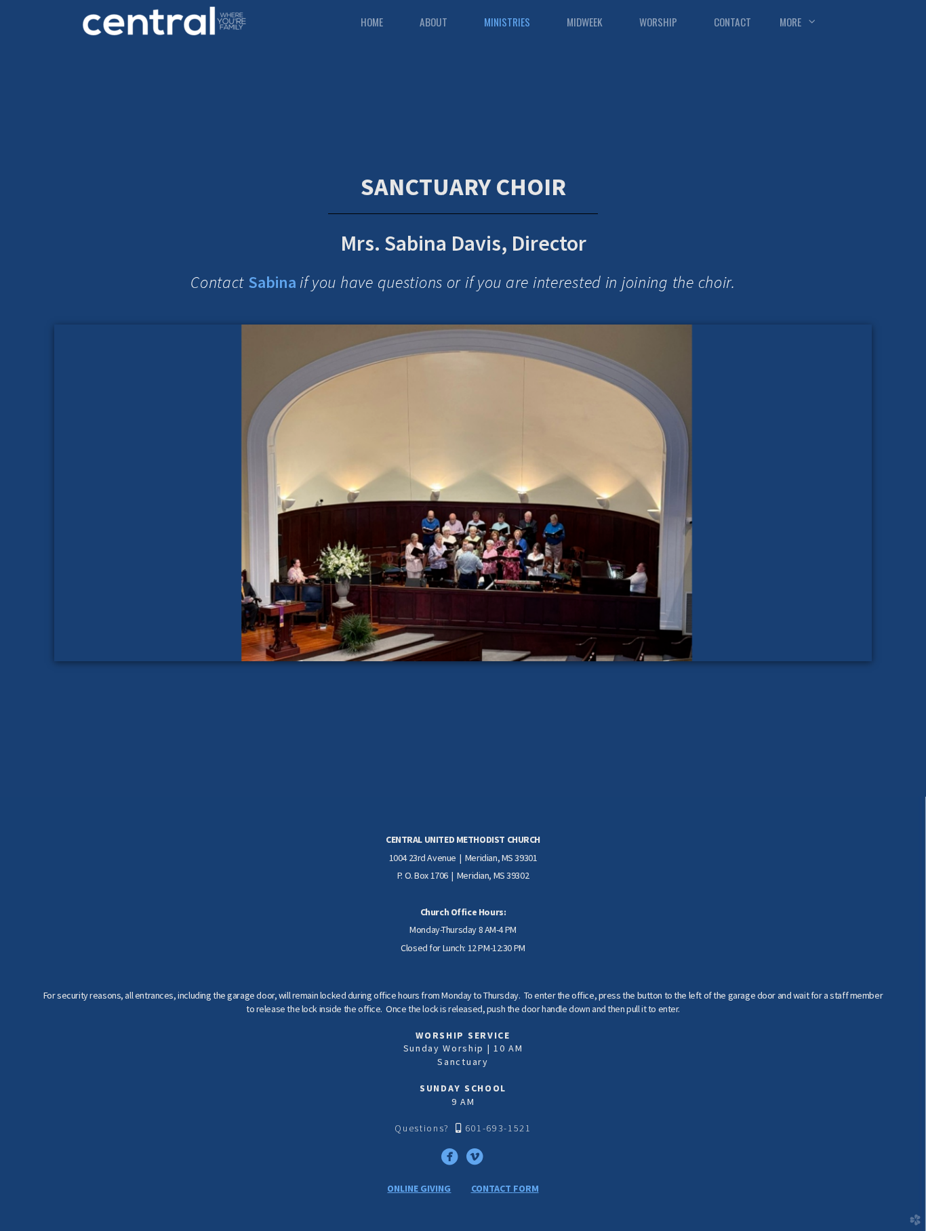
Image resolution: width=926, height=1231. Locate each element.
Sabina (274, 282)
